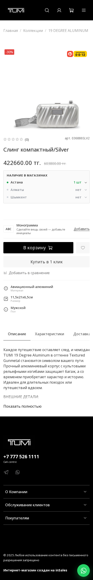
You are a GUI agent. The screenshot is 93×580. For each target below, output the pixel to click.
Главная (10, 30)
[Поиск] (47, 10)
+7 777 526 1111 (21, 456)
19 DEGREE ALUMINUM (68, 30)
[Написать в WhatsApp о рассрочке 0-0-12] (77, 54)
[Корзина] (71, 10)
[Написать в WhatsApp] (83, 570)
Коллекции (33, 30)
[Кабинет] (59, 10)
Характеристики (49, 333)
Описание (17, 333)
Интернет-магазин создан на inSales (35, 570)
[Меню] (84, 10)
